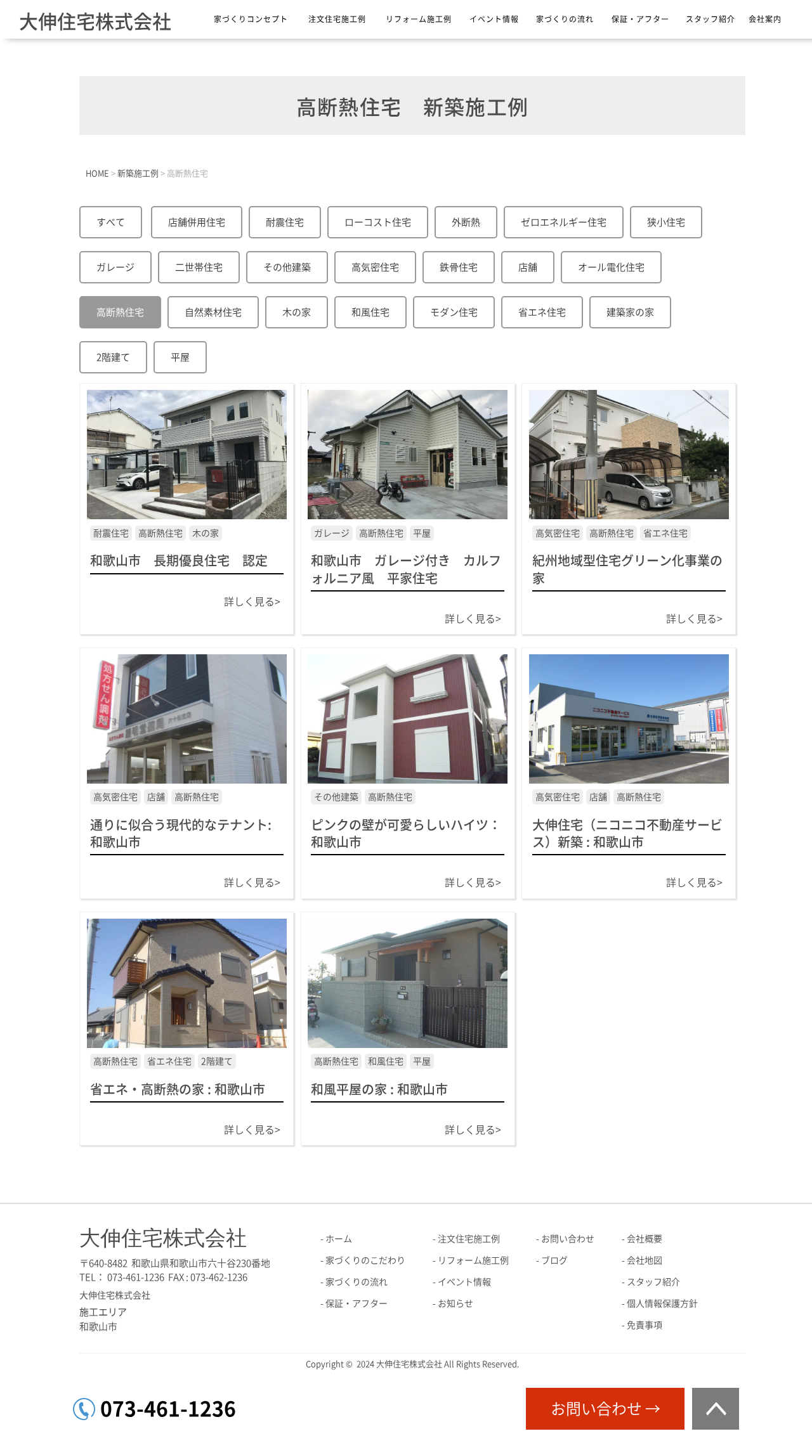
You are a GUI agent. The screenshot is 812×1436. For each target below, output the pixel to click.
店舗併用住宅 (196, 222)
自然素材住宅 (213, 312)
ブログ (554, 1260)
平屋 (180, 357)
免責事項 (644, 1325)
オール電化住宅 (611, 267)
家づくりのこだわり (365, 1260)
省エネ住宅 (542, 312)
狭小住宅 (666, 222)
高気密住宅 (375, 267)
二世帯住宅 (199, 267)
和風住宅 (370, 312)
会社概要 (644, 1238)
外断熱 (466, 222)
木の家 (296, 312)
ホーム (338, 1238)
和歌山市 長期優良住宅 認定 (185, 560)
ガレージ (115, 267)
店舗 (527, 267)
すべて (110, 222)
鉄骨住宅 (459, 267)
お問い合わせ (567, 1238)
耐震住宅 (285, 222)
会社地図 (644, 1260)
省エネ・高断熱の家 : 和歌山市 (177, 1089)
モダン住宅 (454, 312)
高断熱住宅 (120, 312)
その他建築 (287, 267)
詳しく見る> (252, 602)
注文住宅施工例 (337, 19)
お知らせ (455, 1303)
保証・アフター (640, 19)
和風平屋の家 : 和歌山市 (379, 1089)
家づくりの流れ (565, 19)
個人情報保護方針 (662, 1303)
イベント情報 (494, 19)
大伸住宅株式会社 (95, 21)
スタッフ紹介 (710, 19)
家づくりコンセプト (251, 19)
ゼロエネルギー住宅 (563, 222)
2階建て (113, 357)
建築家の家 (630, 312)
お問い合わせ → (605, 1408)
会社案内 (765, 19)
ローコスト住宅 (377, 222)
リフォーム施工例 (419, 19)
